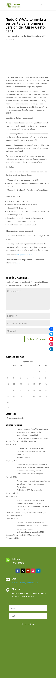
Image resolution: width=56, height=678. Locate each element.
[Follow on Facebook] (17, 571)
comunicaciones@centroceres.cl (25, 583)
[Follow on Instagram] (33, 571)
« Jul (7, 407)
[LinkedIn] (51, 349)
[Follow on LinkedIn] (38, 571)
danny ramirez (13, 36)
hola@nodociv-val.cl (24, 255)
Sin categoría (37, 36)
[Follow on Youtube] (28, 571)
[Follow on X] (23, 571)
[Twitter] (51, 334)
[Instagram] (51, 344)
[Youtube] (51, 339)
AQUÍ (18, 263)
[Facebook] (51, 329)
